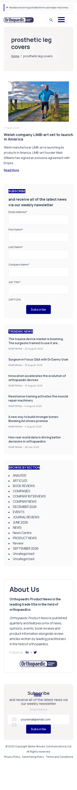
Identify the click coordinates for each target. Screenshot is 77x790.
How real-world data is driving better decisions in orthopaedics (34, 439)
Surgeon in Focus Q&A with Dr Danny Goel (38, 359)
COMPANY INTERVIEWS (29, 496)
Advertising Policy (33, 757)
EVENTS (18, 512)
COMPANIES (21, 491)
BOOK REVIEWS (24, 486)
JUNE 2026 (20, 522)
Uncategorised (23, 554)
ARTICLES (20, 480)
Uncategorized (23, 559)
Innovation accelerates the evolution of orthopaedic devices (37, 378)
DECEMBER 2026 (25, 507)
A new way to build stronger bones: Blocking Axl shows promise (40, 7)
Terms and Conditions (59, 757)
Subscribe (38, 309)
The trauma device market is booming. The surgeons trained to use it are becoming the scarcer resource (36, 343)
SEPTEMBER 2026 (25, 548)
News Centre (22, 533)
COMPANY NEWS (25, 501)
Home (15, 56)
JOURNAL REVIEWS (26, 517)
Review (18, 543)
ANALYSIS (19, 475)
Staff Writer (15, 348)
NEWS (17, 527)
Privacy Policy (12, 757)
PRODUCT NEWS (25, 538)
